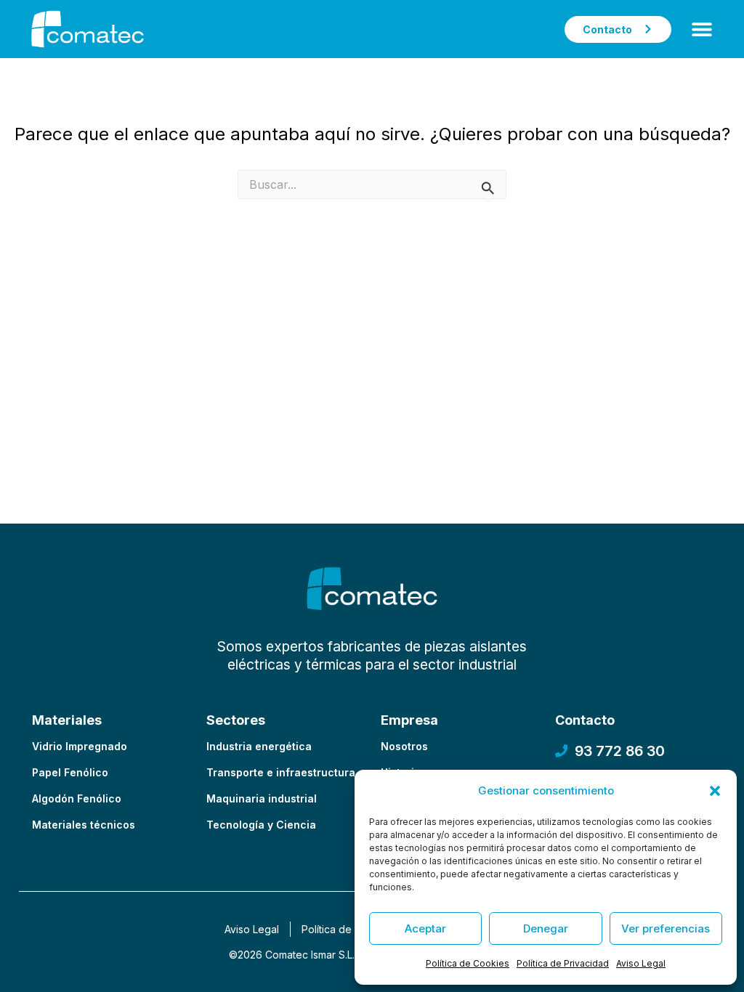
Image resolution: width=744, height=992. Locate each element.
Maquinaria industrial (261, 798)
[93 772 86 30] (561, 750)
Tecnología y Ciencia (261, 824)
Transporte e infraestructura (280, 772)
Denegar (545, 928)
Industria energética (259, 746)
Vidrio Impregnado (79, 746)
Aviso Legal (641, 963)
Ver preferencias (665, 928)
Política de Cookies (467, 963)
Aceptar (425, 928)
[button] (715, 791)
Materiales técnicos (83, 824)
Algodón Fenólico (76, 798)
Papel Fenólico (70, 772)
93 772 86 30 (620, 751)
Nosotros (404, 746)
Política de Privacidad (563, 963)
